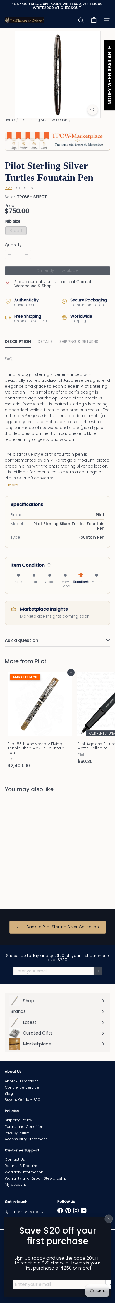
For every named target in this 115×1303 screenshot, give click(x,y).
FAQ (9, 359)
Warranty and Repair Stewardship (36, 1178)
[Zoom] (92, 110)
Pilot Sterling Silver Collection (43, 120)
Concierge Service (22, 1087)
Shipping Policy (18, 1120)
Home (10, 120)
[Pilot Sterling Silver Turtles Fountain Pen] (40, 847)
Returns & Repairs (21, 1165)
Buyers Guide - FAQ (22, 1099)
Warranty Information (24, 1172)
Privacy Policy (17, 1132)
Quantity (13, 245)
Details (45, 341)
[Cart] (93, 20)
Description (18, 341)
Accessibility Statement (26, 1139)
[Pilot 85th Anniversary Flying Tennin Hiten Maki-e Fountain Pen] (40, 722)
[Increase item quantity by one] (26, 254)
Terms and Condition (24, 1126)
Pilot (41, 661)
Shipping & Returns (79, 341)
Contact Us (15, 1159)
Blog (9, 1093)
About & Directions (22, 1081)
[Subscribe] (109, 1284)
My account (15, 1184)
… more (11, 485)
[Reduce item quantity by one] (9, 254)
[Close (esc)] (109, 1218)
